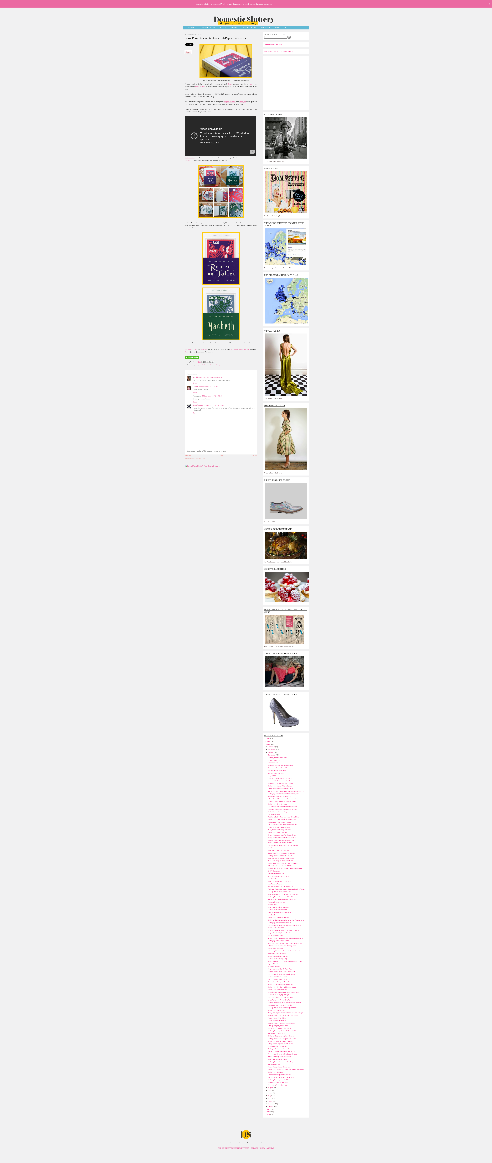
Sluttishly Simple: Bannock (276, 902)
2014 (268, 739)
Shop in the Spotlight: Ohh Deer (278, 907)
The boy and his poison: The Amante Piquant (283, 845)
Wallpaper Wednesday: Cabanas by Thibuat (282, 809)
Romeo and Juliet (191, 349)
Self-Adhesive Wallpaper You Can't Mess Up (282, 825)
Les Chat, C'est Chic (274, 760)
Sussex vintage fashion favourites (279, 1067)
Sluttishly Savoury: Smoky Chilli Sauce (280, 765)
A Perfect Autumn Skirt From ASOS (279, 796)
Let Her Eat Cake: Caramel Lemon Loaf (280, 788)
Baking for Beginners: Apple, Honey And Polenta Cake (286, 920)
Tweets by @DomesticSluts (273, 44)
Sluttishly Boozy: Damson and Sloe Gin (281, 897)
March (270, 1101)
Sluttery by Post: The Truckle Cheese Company (283, 794)
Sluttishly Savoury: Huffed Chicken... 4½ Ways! (283, 1031)
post (251, 84)
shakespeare (219, 365)
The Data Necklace (274, 814)
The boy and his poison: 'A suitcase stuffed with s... (284, 925)
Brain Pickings (200, 86)
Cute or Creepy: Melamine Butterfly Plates (282, 801)
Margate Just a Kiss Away (276, 773)
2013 (268, 741)
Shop (240, 1143)
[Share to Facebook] (210, 362)
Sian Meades (197, 377)
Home (221, 455)
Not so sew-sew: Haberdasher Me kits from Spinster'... (286, 791)
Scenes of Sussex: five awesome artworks (281, 1051)
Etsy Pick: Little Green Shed (277, 770)
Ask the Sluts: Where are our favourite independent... (285, 799)
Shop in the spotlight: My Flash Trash (280, 969)
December (271, 747)
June (269, 1093)
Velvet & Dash (272, 904)
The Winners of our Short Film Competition (282, 806)
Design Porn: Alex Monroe (276, 928)
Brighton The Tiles (274, 1064)
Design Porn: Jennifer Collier (277, 989)
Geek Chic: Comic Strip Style (277, 953)
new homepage (235, 3)
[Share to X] (207, 362)
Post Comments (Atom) (198, 459)
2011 (268, 1109)
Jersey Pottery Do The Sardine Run (279, 1000)
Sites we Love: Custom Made (277, 910)
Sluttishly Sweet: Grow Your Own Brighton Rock (284, 1062)
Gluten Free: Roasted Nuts (276, 935)
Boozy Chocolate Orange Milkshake (279, 830)
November (272, 749)
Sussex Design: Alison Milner (277, 1018)
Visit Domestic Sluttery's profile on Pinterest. (279, 51)
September (272, 755)
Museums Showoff (274, 966)
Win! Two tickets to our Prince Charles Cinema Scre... (285, 868)
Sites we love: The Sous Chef (277, 977)
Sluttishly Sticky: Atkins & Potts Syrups (280, 783)
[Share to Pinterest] (212, 362)
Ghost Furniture (273, 848)
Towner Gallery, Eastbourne (277, 1046)
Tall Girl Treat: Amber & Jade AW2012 (280, 866)
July (269, 1090)
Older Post (254, 455)
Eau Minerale (272, 879)
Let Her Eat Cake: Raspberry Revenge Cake (282, 946)
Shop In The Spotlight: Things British (280, 881)
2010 (268, 1112)
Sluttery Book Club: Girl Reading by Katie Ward (283, 894)
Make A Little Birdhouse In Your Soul (280, 781)
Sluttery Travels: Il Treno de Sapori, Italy (281, 840)
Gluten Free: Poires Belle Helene (278, 768)
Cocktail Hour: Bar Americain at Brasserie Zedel (283, 992)
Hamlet (187, 352)
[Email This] (202, 362)
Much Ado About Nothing (240, 349)
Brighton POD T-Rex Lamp (276, 1033)
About (248, 1143)
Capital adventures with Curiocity (279, 827)
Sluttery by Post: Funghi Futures (278, 941)
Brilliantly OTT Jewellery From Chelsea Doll (282, 899)
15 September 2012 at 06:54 (213, 405)
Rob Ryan (242, 102)
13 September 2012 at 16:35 (209, 387)
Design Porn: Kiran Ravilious (277, 804)
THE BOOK (265, 28)
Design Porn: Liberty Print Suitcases (280, 786)
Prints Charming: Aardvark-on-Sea (279, 1056)
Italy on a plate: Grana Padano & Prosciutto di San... (285, 951)
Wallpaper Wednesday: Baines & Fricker (281, 1049)
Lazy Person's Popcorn (275, 884)
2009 (268, 1114)
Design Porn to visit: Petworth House (280, 1041)
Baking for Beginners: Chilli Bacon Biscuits (282, 837)
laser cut (212, 365)
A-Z (286, 28)
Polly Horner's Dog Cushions (277, 1085)
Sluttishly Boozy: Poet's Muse (277, 758)
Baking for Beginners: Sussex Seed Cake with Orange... (286, 1013)
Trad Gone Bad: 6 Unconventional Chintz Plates (283, 817)
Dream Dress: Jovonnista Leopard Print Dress (283, 863)
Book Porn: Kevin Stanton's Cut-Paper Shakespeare (216, 38)
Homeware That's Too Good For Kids (280, 1005)
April (270, 1098)
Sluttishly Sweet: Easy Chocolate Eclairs (281, 858)
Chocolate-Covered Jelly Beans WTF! (280, 778)
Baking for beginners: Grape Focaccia (280, 984)
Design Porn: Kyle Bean (275, 1072)
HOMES (191, 28)
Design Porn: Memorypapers (277, 832)
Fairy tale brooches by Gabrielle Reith (280, 912)
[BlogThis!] (205, 362)
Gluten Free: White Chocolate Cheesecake (281, 853)
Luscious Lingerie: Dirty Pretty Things (280, 997)
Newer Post (188, 455)
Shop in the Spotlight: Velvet (277, 1059)
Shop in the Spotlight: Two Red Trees (280, 933)
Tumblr (187, 160)
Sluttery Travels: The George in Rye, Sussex (282, 1039)
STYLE (223, 28)
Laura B (195, 387)
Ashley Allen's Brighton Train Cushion (280, 1044)
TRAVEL (234, 28)
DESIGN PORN (249, 28)
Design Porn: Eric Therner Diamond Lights (282, 987)
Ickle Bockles (272, 915)
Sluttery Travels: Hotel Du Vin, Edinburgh (281, 971)
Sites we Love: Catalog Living (277, 959)
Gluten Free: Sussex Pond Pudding (279, 1028)
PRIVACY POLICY (258, 1148)
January (271, 1106)
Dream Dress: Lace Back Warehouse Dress (282, 835)
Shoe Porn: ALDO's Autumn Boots (279, 850)
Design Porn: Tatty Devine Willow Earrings (282, 819)
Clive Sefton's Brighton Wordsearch (279, 1075)
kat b (200, 365)
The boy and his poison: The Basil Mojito (281, 974)
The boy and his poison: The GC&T (279, 892)
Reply (195, 383)
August (270, 1087)
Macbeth (204, 349)
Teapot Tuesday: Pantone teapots (279, 979)
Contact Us (259, 1143)
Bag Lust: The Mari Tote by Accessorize (280, 886)
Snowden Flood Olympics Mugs (278, 995)
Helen (230, 84)
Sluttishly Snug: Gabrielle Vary (278, 1082)
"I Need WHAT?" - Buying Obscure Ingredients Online (285, 938)
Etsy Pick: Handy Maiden (276, 874)
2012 (268, 744)
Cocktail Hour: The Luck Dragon (278, 812)
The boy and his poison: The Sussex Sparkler (283, 1054)
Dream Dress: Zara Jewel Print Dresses (280, 982)
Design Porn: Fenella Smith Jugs (278, 917)
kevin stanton (206, 365)
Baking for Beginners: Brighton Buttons (281, 1036)
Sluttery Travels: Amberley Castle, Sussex (281, 1023)
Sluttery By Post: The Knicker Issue (279, 923)
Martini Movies (273, 763)
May (269, 1096)
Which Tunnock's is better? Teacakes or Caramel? (284, 930)
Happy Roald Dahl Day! (275, 948)
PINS (277, 28)
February (271, 1104)
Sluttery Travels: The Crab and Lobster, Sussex (283, 1015)
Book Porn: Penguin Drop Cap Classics (280, 861)
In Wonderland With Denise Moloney (280, 843)
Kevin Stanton (189, 158)
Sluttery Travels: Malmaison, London (280, 856)
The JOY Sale (272, 776)
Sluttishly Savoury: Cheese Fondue (279, 822)
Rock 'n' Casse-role (274, 871)
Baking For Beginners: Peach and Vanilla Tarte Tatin (285, 961)
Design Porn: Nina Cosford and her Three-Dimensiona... (286, 1069)
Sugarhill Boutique (274, 964)
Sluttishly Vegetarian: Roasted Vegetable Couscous (284, 1002)
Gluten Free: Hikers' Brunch (277, 1020)
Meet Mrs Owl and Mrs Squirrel (278, 876)
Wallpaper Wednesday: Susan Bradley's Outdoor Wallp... (286, 889)
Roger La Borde (229, 102)
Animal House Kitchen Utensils (278, 956)
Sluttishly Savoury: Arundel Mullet (279, 1080)
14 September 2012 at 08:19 (212, 396)
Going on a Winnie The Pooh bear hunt (281, 1077)
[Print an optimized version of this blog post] (192, 359)
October (271, 752)
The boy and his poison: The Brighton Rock (282, 1008)
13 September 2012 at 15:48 (213, 377)
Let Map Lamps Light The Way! (278, 1026)
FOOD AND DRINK (207, 28)
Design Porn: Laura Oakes (276, 1010)
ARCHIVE (270, 1148)
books (196, 365)
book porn (191, 365)
